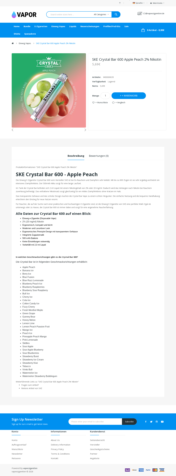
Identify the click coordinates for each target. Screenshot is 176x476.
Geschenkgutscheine (100, 449)
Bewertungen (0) (98, 155)
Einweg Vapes (25, 43)
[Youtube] (162, 421)
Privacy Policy (57, 449)
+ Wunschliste (101, 102)
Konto (14, 440)
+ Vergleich (120, 102)
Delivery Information (60, 444)
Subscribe (129, 421)
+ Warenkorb (130, 95)
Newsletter (17, 453)
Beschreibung (76, 155)
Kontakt (54, 458)
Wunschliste (17, 449)
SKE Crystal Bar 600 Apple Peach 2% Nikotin (55, 43)
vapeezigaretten (30, 468)
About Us (55, 440)
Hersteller (95, 444)
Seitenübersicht (97, 440)
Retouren (16, 458)
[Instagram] (157, 421)
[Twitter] (151, 421)
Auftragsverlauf (19, 444)
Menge (95, 95)
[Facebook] (146, 421)
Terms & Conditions (60, 453)
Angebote (94, 458)
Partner (93, 453)
